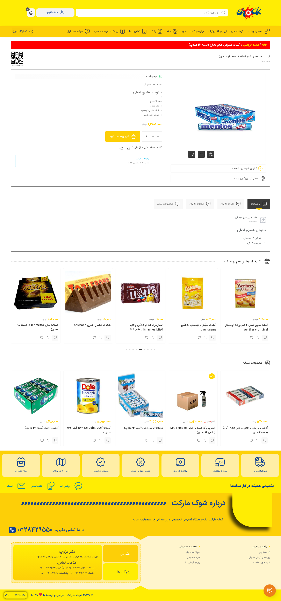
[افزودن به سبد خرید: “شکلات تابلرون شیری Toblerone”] (108, 338)
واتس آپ (65, 486)
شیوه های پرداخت (261, 563)
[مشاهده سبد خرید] (31, 13)
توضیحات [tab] (256, 204)
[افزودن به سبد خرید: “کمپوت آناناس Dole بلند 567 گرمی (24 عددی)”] (108, 440)
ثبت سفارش (264, 552)
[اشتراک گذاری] (210, 154)
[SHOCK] (249, 12)
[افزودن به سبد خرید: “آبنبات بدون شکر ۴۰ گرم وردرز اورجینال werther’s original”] (265, 338)
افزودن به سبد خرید (119, 136)
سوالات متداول (193, 552)
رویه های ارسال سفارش (259, 557)
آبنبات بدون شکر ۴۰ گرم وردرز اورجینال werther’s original (246, 327)
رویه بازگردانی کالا (192, 563)
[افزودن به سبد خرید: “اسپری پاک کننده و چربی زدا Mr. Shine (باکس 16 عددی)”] (212, 440)
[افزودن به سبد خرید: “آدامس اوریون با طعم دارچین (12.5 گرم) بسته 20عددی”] (264, 440)
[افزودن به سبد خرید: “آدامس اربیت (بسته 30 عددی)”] (55, 440)
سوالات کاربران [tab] (196, 204)
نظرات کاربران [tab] (228, 204)
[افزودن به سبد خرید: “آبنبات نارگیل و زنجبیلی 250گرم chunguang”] (212, 338)
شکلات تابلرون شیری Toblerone (91, 325)
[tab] (120, 553)
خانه (264, 44)
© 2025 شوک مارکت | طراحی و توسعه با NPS (62, 595)
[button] (154, 349)
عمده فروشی (251, 44)
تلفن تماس (36, 486)
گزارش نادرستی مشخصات (244, 168)
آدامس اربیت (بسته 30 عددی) (41, 428)
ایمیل (10, 486)
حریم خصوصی (193, 557)
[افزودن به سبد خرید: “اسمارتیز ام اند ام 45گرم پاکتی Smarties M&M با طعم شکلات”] (160, 338)
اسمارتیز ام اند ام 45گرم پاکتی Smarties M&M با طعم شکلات (145, 327)
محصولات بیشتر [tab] (165, 204)
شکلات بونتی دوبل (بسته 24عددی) (143, 428)
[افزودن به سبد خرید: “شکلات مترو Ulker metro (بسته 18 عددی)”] (55, 338)
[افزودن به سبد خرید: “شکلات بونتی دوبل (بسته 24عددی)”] (160, 440)
